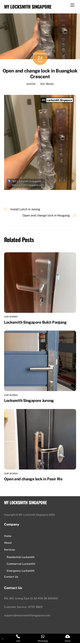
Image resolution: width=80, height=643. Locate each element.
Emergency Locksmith (20, 570)
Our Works (47, 83)
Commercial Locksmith (21, 563)
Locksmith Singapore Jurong (29, 400)
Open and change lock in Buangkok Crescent (40, 73)
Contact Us (11, 576)
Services (9, 549)
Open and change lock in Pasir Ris (33, 479)
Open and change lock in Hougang (46, 215)
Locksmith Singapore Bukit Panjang (35, 322)
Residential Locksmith (20, 557)
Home (7, 535)
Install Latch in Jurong (25, 209)
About (8, 542)
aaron (31, 84)
